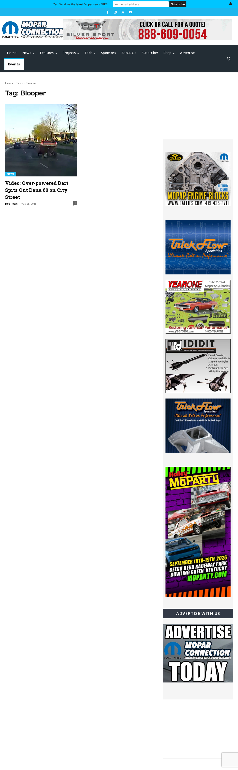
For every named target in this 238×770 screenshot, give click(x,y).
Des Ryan (11, 203)
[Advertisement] (198, 110)
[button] (228, 58)
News (10, 174)
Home (9, 83)
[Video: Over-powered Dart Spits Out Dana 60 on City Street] (41, 140)
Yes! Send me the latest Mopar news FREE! (80, 4)
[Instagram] (115, 12)
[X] (122, 12)
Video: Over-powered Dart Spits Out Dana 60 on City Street (36, 190)
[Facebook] (107, 12)
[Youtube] (130, 12)
